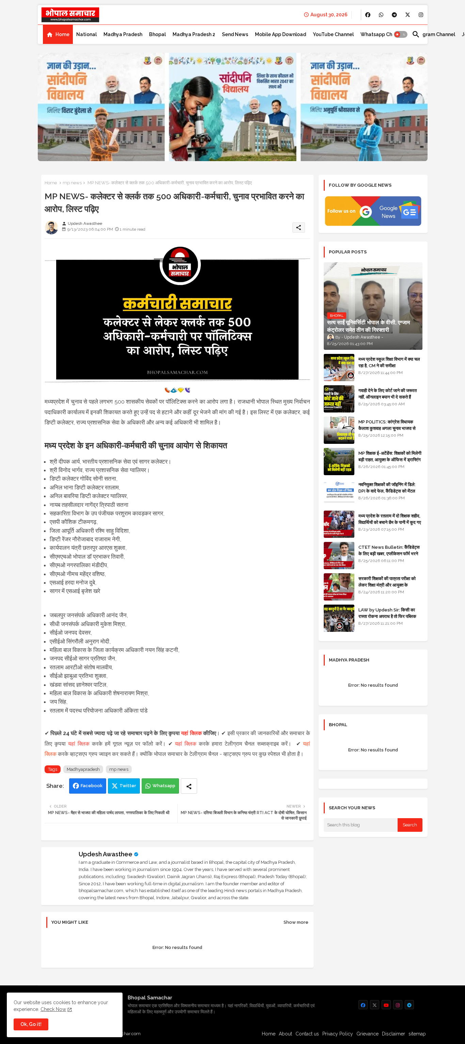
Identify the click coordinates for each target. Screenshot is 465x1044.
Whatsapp (164, 785)
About (285, 1034)
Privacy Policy (337, 1034)
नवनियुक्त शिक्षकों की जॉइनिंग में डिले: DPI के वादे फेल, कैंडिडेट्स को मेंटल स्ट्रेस (387, 490)
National (86, 34)
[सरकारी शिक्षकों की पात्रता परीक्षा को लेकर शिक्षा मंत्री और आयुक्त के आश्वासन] (339, 587)
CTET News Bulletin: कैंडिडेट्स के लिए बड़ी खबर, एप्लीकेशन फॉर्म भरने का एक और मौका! (389, 553)
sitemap (417, 1034)
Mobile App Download (280, 34)
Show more (296, 922)
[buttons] (368, 15)
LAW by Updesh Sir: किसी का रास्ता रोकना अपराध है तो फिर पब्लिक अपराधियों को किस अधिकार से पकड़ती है (390, 616)
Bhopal (157, 34)
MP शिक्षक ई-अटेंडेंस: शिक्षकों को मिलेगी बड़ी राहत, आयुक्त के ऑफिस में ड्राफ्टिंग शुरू (389, 459)
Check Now (53, 1009)
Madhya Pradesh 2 (194, 34)
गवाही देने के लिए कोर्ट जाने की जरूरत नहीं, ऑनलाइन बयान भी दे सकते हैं (387, 393)
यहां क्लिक (191, 733)
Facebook (91, 785)
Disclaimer (393, 1034)
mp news (72, 182)
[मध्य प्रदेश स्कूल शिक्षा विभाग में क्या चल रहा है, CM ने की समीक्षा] (339, 367)
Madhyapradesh (83, 769)
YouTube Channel (333, 34)
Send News (235, 34)
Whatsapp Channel (382, 34)
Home (62, 34)
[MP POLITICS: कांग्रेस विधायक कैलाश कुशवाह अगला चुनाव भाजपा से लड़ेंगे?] (339, 430)
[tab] (58, 34)
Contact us (307, 1034)
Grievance (367, 1034)
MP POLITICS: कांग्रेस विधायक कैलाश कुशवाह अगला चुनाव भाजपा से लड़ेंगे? (387, 428)
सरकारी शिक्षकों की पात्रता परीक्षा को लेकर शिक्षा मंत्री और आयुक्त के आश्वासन (387, 584)
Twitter (127, 785)
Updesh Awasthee (105, 854)
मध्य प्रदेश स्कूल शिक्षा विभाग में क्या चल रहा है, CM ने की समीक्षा (389, 362)
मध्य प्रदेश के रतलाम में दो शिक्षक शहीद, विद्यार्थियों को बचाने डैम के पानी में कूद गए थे (389, 522)
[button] (400, 34)
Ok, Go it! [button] (31, 1024)
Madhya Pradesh (122, 34)
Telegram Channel (433, 34)
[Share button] (189, 786)
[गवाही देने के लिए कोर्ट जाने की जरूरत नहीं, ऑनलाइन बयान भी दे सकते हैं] (339, 398)
